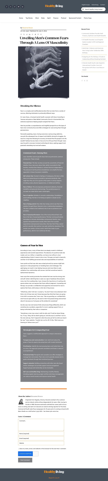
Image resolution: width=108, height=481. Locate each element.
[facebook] (6, 6)
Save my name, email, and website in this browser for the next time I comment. (43, 448)
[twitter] (10, 6)
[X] (24, 34)
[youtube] (18, 6)
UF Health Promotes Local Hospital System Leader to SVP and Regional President (93, 42)
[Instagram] (87, 80)
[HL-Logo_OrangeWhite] (54, 471)
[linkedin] (22, 6)
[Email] (41, 34)
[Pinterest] (38, 34)
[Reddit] (26, 34)
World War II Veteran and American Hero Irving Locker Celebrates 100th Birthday (92, 50)
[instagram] (14, 6)
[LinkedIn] (29, 34)
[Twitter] (84, 80)
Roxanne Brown (27, 28)
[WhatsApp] (32, 34)
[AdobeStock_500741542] (43, 47)
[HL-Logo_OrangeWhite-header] (54, 4)
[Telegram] (35, 34)
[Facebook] (21, 34)
